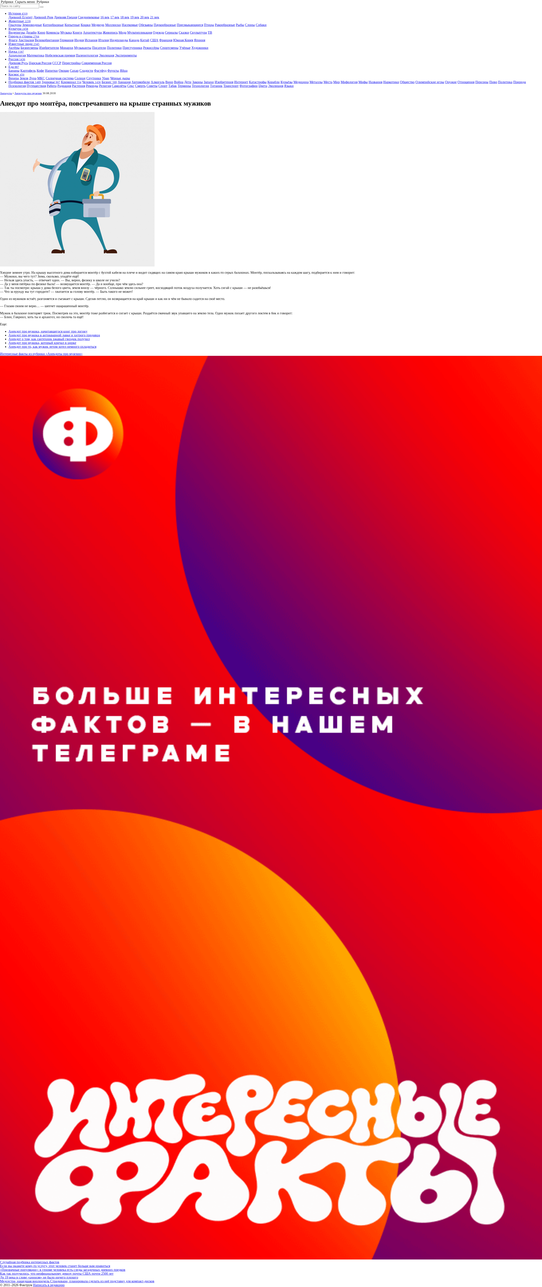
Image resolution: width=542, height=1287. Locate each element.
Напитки (51, 70)
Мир (336, 82)
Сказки (184, 32)
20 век (144, 17)
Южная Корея (183, 40)
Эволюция (106, 55)
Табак (172, 86)
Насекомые (130, 25)
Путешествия (36, 86)
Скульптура (198, 32)
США (154, 40)
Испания (91, 40)
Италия (103, 40)
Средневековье (89, 17)
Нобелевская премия (60, 55)
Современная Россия (97, 63)
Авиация (124, 82)
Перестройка (71, 63)
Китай (144, 40)
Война (178, 82)
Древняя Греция (65, 17)
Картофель (28, 70)
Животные (19, 21)
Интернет (241, 82)
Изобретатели (49, 48)
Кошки (86, 25)
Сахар (74, 70)
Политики (114, 48)
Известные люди (23, 44)
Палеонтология (87, 55)
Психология (17, 86)
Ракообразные (225, 25)
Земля (24, 78)
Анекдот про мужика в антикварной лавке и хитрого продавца (54, 335)
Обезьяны (146, 25)
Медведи (97, 25)
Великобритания (47, 40)
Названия (375, 82)
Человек (91, 82)
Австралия (26, 40)
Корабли (273, 82)
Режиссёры (151, 48)
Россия (16, 59)
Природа (519, 82)
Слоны (250, 25)
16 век (104, 17)
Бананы (13, 70)
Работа (52, 86)
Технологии (200, 86)
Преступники (132, 48)
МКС (41, 78)
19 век (134, 17)
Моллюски (113, 25)
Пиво (493, 82)
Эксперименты (126, 55)
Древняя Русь (18, 63)
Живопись (110, 32)
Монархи (66, 48)
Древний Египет (20, 17)
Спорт (162, 86)
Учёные (185, 48)
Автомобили (140, 82)
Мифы (363, 82)
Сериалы (171, 32)
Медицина (301, 82)
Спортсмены (169, 48)
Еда (13, 67)
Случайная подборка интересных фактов (29, 1262)
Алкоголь (158, 82)
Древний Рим (43, 17)
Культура (18, 28)
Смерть (140, 86)
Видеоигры (16, 32)
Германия (66, 40)
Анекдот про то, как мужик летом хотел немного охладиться (52, 346)
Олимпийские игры (429, 82)
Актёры (14, 48)
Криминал (71, 82)
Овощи (64, 70)
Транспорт (231, 86)
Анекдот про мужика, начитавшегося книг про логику (47, 331)
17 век (114, 17)
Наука (16, 51)
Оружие (451, 82)
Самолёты (119, 86)
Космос (16, 74)
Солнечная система (60, 78)
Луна (32, 78)
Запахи (209, 82)
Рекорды (92, 86)
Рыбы (240, 25)
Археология (17, 55)
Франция (165, 40)
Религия (105, 86)
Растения (78, 86)
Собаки (261, 25)
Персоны (481, 82)
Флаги (13, 40)
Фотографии (248, 86)
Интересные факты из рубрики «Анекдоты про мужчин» (41, 354)
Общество (407, 82)
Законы (197, 82)
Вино (169, 82)
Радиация (64, 86)
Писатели (99, 48)
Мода (122, 32)
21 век (154, 17)
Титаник (216, 86)
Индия (79, 40)
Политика (505, 82)
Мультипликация (139, 32)
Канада (134, 40)
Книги (77, 32)
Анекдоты (6, 93)
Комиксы (52, 32)
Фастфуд (100, 70)
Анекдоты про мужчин (28, 93)
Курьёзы (287, 82)
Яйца (123, 70)
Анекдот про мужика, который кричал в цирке (42, 343)
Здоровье (51, 82)
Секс (130, 86)
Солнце (80, 78)
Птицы (209, 25)
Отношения (466, 82)
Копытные (72, 25)
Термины (184, 86)
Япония (199, 40)
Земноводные (32, 25)
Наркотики (391, 82)
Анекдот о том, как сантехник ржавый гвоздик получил (49, 339)
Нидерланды (119, 40)
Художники (199, 48)
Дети (187, 82)
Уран (105, 78)
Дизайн (31, 32)
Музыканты (82, 48)
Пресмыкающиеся (190, 25)
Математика (35, 55)
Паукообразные (165, 25)
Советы (152, 86)
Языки (289, 86)
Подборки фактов (24, 82)
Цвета (263, 86)
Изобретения (224, 82)
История (18, 13)
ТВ (210, 32)
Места (328, 82)
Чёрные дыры (120, 78)
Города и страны (23, 36)
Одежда (158, 32)
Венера (13, 78)
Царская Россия (40, 63)
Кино (41, 32)
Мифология (349, 82)
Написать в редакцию (49, 1285)
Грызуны (14, 25)
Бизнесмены (29, 48)
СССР (56, 63)
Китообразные (53, 25)
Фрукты (113, 70)
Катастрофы (258, 82)
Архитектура (92, 32)
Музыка (66, 32)
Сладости (86, 70)
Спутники (93, 78)
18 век (124, 17)
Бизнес (109, 82)
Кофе (40, 70)
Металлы (316, 82)
